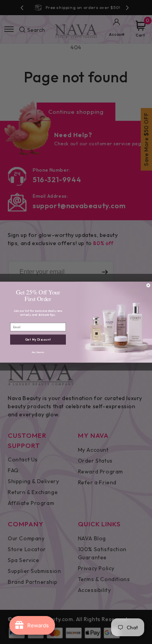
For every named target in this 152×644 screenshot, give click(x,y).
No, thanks (38, 352)
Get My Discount (38, 339)
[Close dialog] (148, 285)
